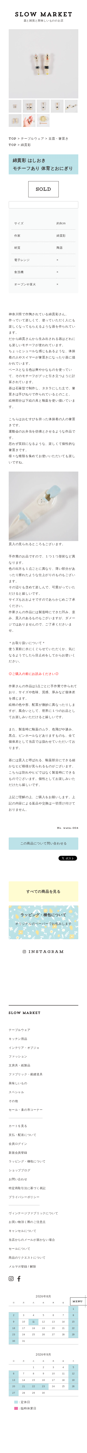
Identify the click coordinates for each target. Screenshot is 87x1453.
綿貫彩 (26, 145)
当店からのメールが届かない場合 (32, 1239)
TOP (12, 139)
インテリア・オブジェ (24, 1047)
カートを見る (18, 1125)
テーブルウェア (32, 138)
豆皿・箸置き (59, 138)
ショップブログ (19, 1170)
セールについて (19, 1248)
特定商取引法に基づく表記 (27, 1188)
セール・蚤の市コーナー (26, 1109)
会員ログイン (18, 1143)
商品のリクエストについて (27, 1257)
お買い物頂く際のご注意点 (27, 1221)
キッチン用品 (18, 1038)
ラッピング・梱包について (27, 1161)
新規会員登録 (18, 1152)
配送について (27, 1134)
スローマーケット (43, 14)
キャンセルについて (22, 1230)
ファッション (18, 1056)
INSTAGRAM (45, 951)
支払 (12, 1134)
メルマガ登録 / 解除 (22, 1266)
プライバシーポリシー (24, 1197)
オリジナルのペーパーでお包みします (43, 919)
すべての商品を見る (43, 891)
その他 (13, 1101)
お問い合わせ (18, 1179)
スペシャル (16, 1092)
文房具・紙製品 (19, 1065)
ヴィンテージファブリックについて (33, 1213)
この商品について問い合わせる (43, 843)
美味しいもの (18, 1083)
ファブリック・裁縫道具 (26, 1074)
